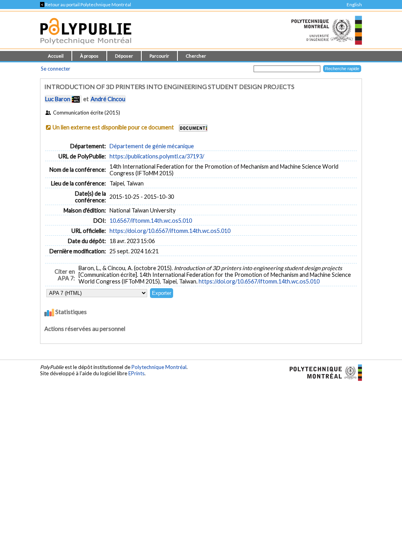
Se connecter (55, 68)
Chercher (196, 55)
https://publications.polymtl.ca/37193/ (157, 156)
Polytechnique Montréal (159, 367)
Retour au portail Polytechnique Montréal (85, 4)
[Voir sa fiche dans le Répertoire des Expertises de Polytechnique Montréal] (75, 99)
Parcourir (159, 55)
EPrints (136, 373)
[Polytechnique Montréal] (322, 372)
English (354, 4)
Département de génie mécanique (152, 146)
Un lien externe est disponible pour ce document (113, 127)
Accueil (56, 55)
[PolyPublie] (86, 46)
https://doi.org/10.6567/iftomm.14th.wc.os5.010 (170, 230)
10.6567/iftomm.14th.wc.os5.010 (151, 220)
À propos (89, 55)
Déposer (124, 55)
